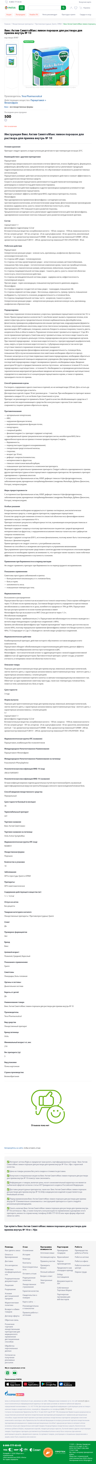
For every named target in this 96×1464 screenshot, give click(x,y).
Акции (8, 15)
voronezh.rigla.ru (83, 1401)
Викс (6, 107)
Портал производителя (64, 1262)
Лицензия (9, 1285)
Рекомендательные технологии (31, 1307)
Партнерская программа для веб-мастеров (63, 1297)
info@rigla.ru (87, 1460)
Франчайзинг (63, 1257)
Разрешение (10, 1290)
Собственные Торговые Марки (64, 1289)
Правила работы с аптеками (30, 1314)
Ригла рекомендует (49, 15)
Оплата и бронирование (11, 1256)
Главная (7, 24)
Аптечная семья (47, 1253)
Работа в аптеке (82, 1257)
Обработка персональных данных (11, 1348)
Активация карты (48, 1257)
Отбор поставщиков (63, 1276)
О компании (28, 1251)
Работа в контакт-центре (82, 1267)
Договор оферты (12, 1316)
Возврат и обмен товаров (12, 1310)
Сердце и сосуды (86, 15)
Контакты (27, 1263)
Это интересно (11, 1266)
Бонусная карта (85, 2)
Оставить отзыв (29, 1274)
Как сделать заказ (12, 1251)
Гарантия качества (31, 1291)
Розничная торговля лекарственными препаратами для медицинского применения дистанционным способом (12, 1333)
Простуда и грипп (68, 15)
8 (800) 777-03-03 (66, 1409)
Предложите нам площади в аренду (65, 1269)
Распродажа (20, 15)
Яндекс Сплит (28, 41)
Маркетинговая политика (12, 1304)
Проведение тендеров (62, 1252)
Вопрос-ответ (46, 1276)
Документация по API (65, 1282)
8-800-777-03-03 (12, 1445)
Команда (26, 1259)
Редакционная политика (29, 1279)
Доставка (9, 1261)
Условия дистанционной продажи (12, 1296)
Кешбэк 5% (34, 15)
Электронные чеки (46, 1281)
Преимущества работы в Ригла (81, 1252)
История (26, 1255)
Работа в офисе (81, 1261)
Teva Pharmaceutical (32, 96)
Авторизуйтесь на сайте (13, 1148)
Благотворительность (30, 1268)
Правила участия (47, 1261)
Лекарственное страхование (29, 1286)
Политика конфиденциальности (13, 1272)
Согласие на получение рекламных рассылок (10, 1359)
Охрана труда (81, 1272)
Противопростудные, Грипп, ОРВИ (48, 24)
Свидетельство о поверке (30, 1296)
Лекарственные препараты (22, 24)
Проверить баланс (45, 1267)
